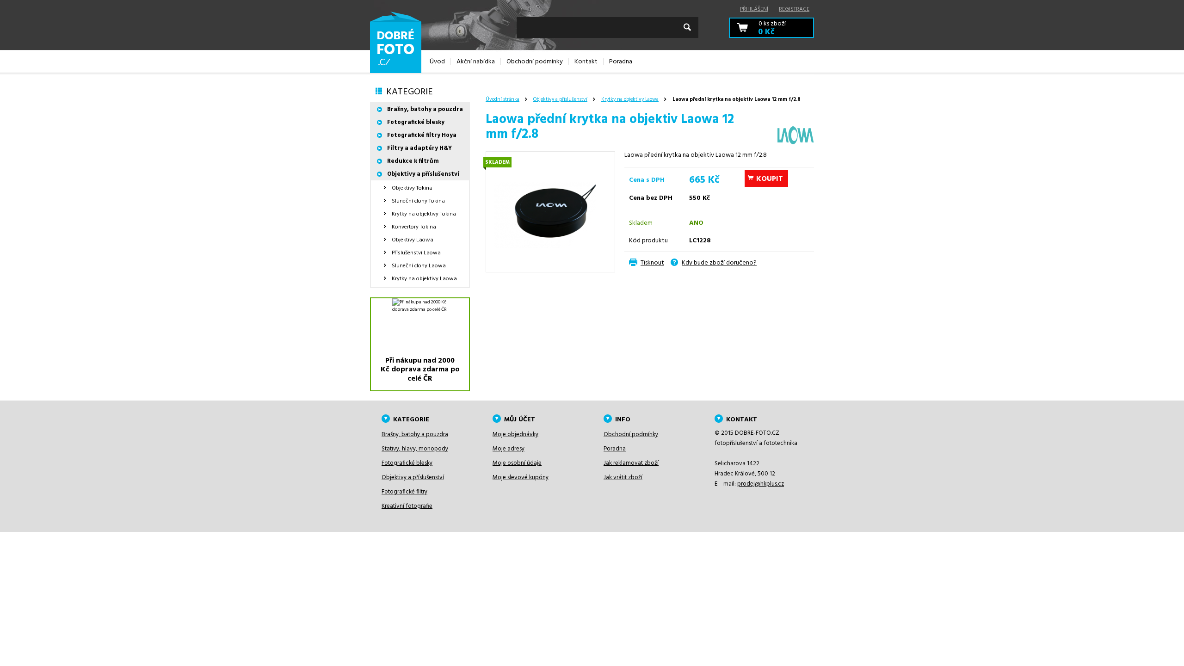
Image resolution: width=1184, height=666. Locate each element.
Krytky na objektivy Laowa (630, 99)
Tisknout (652, 263)
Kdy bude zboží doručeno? (719, 263)
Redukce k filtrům (413, 161)
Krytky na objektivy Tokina (424, 214)
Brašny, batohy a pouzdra (425, 109)
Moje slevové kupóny (521, 477)
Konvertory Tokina (414, 227)
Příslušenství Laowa (416, 253)
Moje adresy (508, 449)
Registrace (794, 9)
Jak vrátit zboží (623, 477)
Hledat (687, 27)
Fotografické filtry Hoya (421, 135)
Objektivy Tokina (412, 188)
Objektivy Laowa (412, 240)
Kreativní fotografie (407, 506)
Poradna (615, 449)
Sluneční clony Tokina (418, 201)
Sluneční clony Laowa (419, 266)
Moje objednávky (515, 434)
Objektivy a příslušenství (560, 99)
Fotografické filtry (404, 492)
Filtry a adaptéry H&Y (419, 148)
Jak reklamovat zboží (631, 463)
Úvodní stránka (502, 99)
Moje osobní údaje (517, 463)
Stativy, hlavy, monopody (415, 449)
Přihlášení (754, 9)
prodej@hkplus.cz (760, 484)
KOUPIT (769, 179)
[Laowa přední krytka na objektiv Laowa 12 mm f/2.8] (550, 212)
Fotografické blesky (415, 122)
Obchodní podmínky (631, 434)
